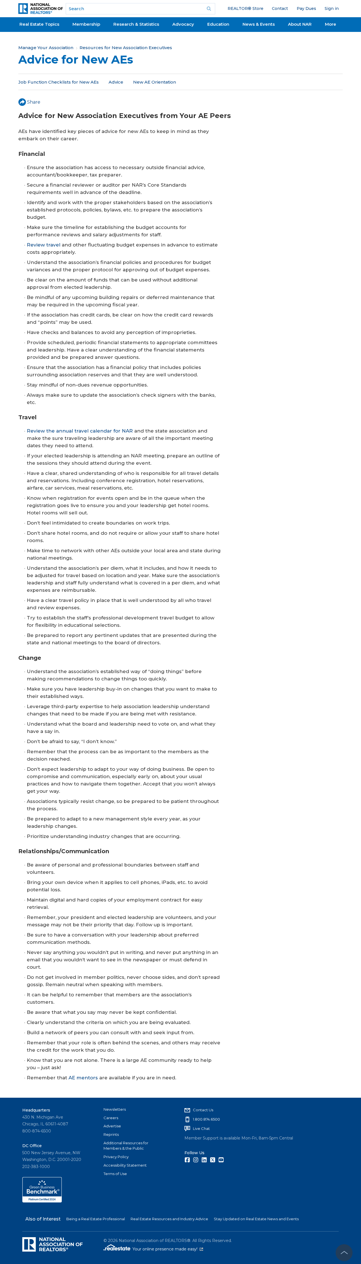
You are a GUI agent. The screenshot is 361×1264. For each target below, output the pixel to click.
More (330, 24)
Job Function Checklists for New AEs (58, 82)
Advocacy (183, 24)
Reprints (111, 1134)
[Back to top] (344, 1252)
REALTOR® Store (245, 8)
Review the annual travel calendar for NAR (80, 431)
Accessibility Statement (125, 1165)
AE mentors (83, 1077)
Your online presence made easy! (168, 1249)
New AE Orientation (154, 82)
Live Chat (201, 1128)
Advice (116, 82)
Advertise (112, 1126)
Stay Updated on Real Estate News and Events (256, 1219)
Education (218, 24)
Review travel (43, 245)
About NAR (300, 24)
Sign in (332, 8)
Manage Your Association (45, 47)
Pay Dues (306, 8)
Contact (280, 8)
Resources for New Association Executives (126, 47)
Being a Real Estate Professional (95, 1219)
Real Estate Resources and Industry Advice (169, 1219)
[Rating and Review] (42, 1201)
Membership (86, 24)
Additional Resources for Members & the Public (126, 1146)
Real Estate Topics (39, 24)
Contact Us (203, 1110)
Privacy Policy (116, 1156)
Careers (111, 1117)
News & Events (259, 24)
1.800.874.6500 (206, 1119)
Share (33, 102)
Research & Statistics (136, 24)
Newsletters (115, 1109)
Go (209, 8)
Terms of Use (115, 1173)
